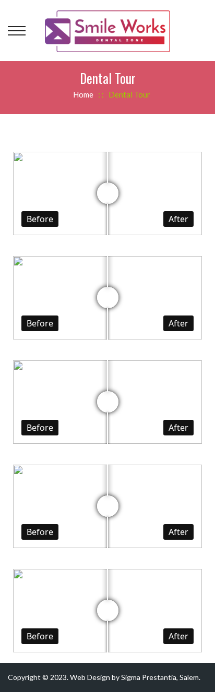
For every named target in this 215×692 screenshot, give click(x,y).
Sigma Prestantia (148, 677)
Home (83, 94)
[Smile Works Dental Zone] (107, 30)
